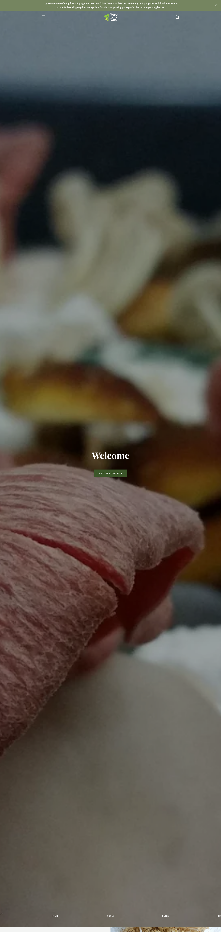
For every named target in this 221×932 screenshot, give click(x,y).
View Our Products (110, 473)
